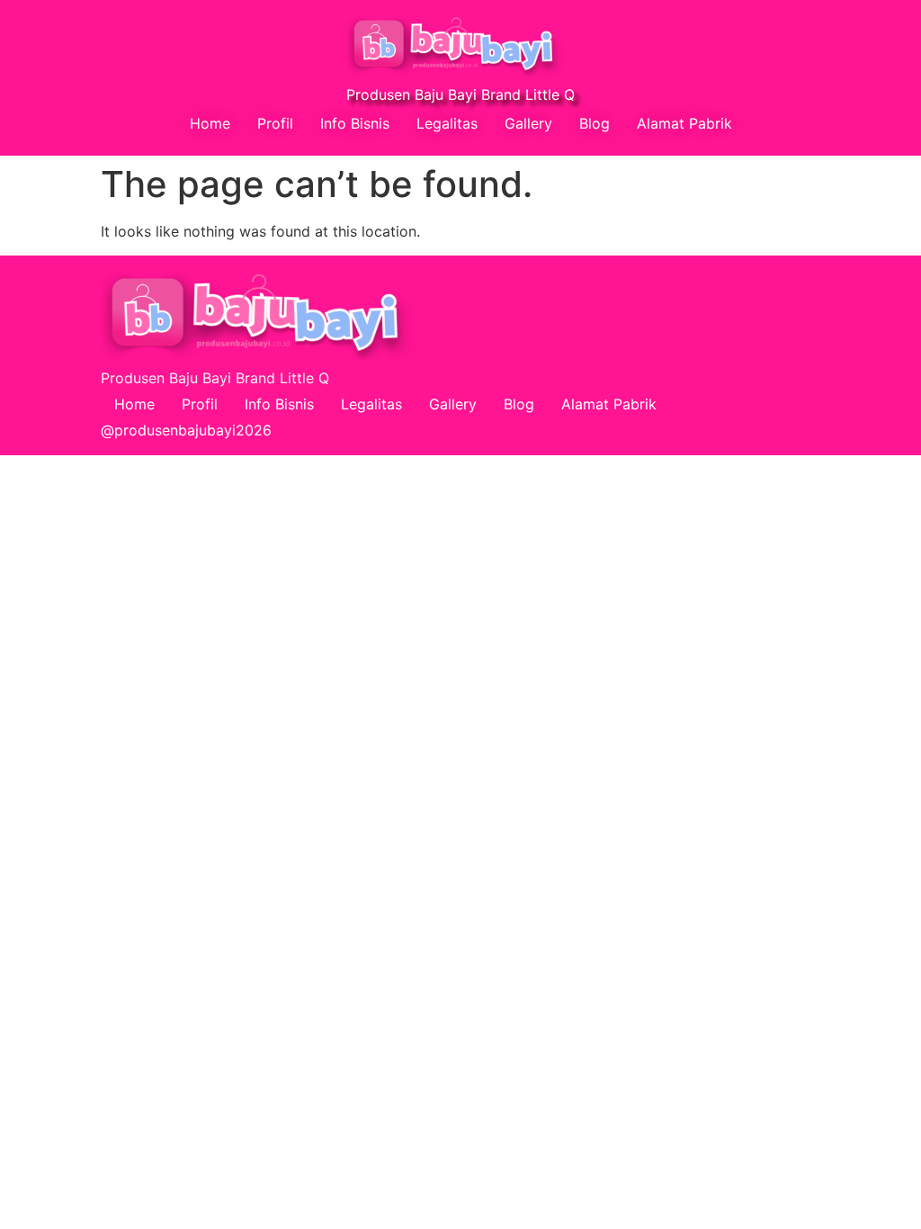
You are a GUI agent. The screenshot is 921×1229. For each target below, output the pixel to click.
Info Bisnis (354, 123)
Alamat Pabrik (684, 123)
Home (210, 123)
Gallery (528, 123)
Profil (275, 123)
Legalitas (447, 123)
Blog (594, 123)
